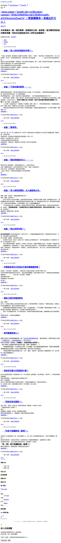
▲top (2, 80)
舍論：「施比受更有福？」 (15, 229)
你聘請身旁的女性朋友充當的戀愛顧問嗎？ (22, 267)
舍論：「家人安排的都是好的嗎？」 (18, 51)
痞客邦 (12, 74)
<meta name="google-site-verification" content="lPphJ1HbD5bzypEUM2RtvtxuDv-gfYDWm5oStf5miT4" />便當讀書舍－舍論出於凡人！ (28, 16)
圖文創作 (13, 37)
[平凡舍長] (1, 517)
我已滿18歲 (4, 540)
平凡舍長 (2, 515)
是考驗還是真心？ (11, 333)
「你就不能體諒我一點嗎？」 (16, 431)
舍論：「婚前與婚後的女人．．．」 (18, 160)
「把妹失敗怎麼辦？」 (13, 402)
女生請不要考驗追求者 (31, 338)
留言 (15, 74)
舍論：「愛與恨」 (11, 127)
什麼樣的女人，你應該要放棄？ (12, 340)
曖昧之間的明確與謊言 (13, 298)
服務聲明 (46, 521)
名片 (5, 44)
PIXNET (18, 521)
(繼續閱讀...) (4, 71)
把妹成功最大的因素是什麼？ (16, 371)
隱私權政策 (39, 521)
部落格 (6, 42)
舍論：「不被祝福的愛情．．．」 (17, 87)
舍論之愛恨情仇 (14, 77)
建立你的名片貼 (4, 518)
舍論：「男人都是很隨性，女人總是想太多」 (22, 190)
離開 (9, 540)
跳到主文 (3, 26)
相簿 (5, 40)
